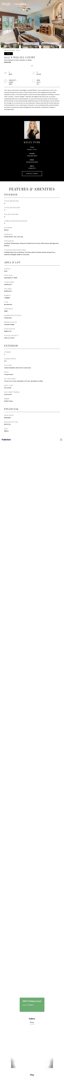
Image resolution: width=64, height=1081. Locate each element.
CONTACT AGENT (32, 173)
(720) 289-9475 (32, 155)
